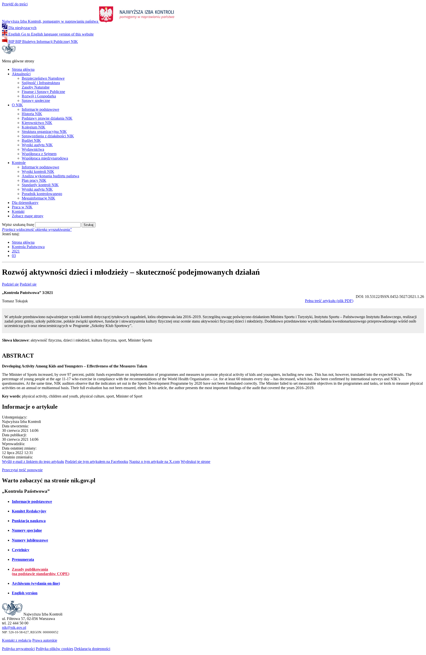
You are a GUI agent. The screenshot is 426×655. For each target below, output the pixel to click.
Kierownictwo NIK (37, 123)
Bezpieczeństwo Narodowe (43, 78)
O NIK (17, 105)
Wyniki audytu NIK (37, 145)
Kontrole (19, 163)
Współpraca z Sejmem (39, 154)
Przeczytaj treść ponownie (22, 470)
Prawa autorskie (44, 640)
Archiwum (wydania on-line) (36, 583)
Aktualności (21, 74)
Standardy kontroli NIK (40, 185)
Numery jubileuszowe (30, 540)
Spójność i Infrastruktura (41, 83)
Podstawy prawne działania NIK (47, 118)
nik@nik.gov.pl (14, 627)
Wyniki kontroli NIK (38, 171)
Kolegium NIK (33, 127)
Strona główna (23, 69)
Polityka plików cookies (54, 649)
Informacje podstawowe (40, 109)
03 (14, 256)
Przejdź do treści (15, 4)
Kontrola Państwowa (28, 247)
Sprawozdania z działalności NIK (48, 136)
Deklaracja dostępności (92, 649)
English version (24, 593)
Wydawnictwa (33, 149)
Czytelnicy (20, 550)
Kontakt (18, 211)
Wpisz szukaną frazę (18, 224)
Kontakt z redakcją (16, 640)
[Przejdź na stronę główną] (9, 53)
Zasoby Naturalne (36, 87)
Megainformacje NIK (38, 198)
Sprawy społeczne (36, 100)
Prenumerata (23, 559)
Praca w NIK (22, 207)
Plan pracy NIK (34, 180)
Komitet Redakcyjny (29, 511)
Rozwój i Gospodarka (39, 96)
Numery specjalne (27, 530)
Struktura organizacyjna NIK (44, 131)
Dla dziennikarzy (25, 202)
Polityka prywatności (18, 649)
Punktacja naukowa (29, 521)
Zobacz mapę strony (27, 216)
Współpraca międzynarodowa (45, 158)
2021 (16, 251)
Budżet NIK (31, 140)
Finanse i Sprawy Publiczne (43, 92)
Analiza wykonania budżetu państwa (50, 176)
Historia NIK (32, 114)
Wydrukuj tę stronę (195, 461)
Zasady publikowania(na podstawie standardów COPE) (40, 571)
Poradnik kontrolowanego (42, 194)
